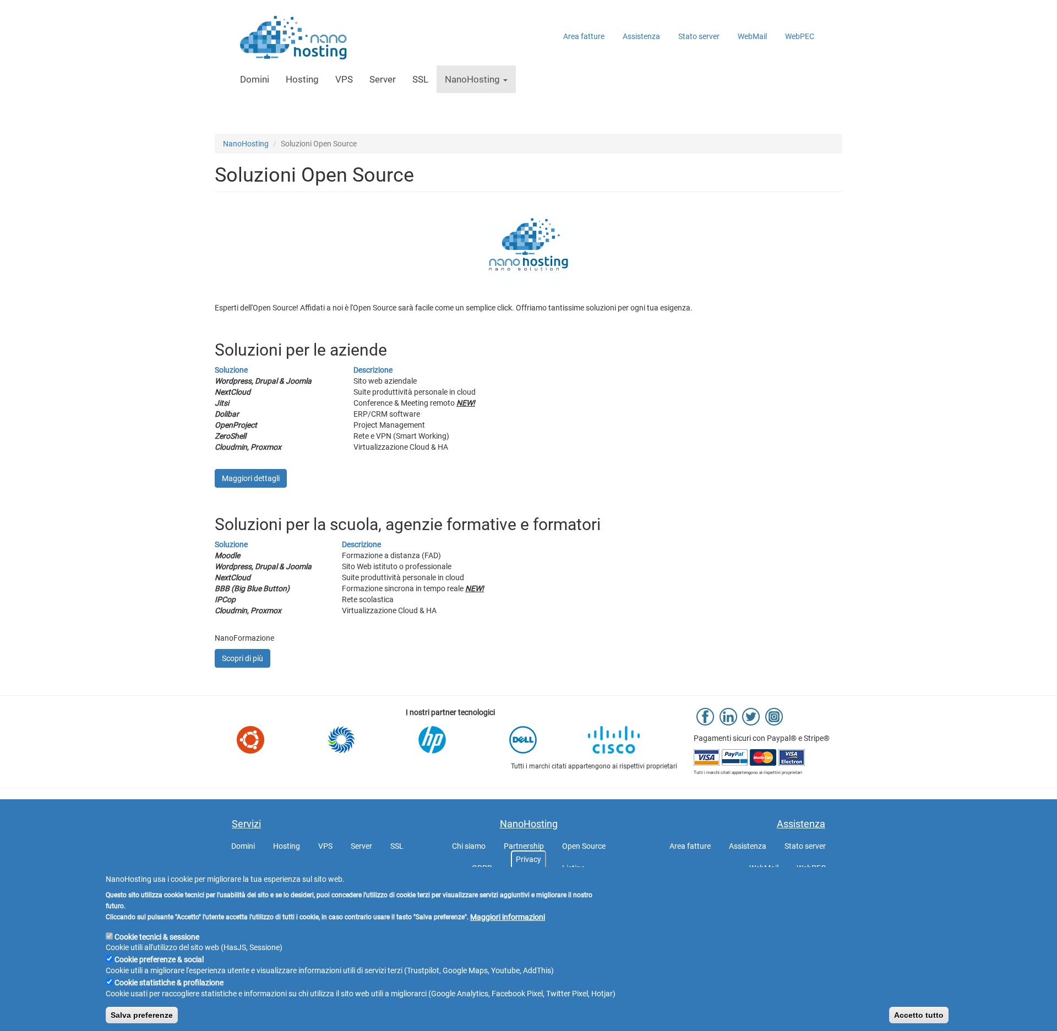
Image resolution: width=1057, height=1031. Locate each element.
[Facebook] (705, 716)
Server (382, 79)
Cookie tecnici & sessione (157, 936)
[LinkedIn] (728, 716)
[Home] (290, 38)
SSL (420, 79)
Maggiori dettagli (251, 478)
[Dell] (540, 740)
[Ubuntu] (268, 740)
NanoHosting (473, 79)
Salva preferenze (142, 1015)
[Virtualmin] (359, 740)
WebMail (752, 36)
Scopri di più (242, 658)
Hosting (302, 79)
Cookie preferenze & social (159, 959)
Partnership (524, 846)
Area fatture (583, 36)
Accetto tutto (919, 1015)
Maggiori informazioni (507, 916)
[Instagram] (774, 716)
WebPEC (799, 36)
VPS (344, 79)
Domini (254, 79)
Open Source (584, 846)
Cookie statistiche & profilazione (169, 982)
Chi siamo (469, 846)
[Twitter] (751, 716)
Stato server (699, 36)
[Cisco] (631, 740)
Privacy (528, 859)
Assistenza (641, 36)
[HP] (450, 740)
